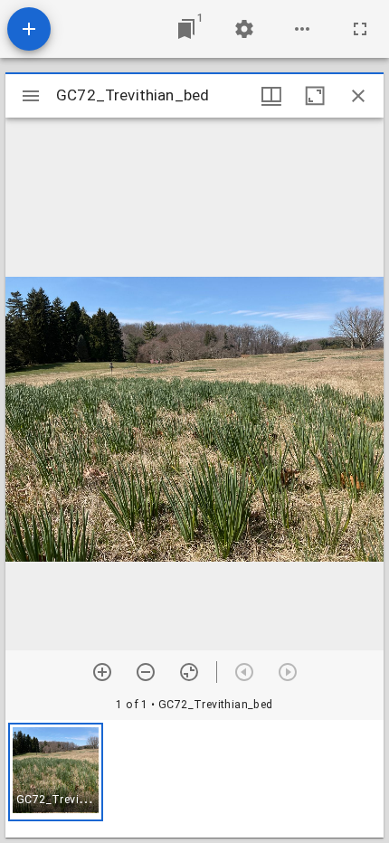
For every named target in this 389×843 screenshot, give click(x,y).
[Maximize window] (315, 96)
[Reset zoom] (189, 672)
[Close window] (358, 96)
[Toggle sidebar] (30, 96)
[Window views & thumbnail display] (271, 96)
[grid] (194, 779)
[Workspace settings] (244, 29)
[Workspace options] (302, 29)
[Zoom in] (102, 672)
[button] (56, 772)
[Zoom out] (145, 672)
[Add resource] (29, 29)
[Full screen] (360, 29)
